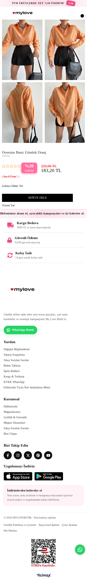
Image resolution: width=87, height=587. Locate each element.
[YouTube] (48, 455)
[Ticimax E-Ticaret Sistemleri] (43, 576)
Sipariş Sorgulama (14, 354)
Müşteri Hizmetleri (14, 422)
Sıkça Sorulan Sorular (16, 360)
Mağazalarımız (12, 411)
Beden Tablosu (12, 365)
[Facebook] (8, 455)
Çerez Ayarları (69, 524)
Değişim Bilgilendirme (17, 349)
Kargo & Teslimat (14, 376)
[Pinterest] (38, 455)
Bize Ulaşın (10, 433)
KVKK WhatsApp (14, 382)
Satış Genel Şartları (49, 524)
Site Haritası (10, 530)
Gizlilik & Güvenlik (15, 417)
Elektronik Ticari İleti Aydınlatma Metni (27, 387)
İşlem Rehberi (12, 371)
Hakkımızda (10, 406)
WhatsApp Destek (23, 329)
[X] (28, 455)
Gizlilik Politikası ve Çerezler (20, 524)
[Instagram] (18, 455)
